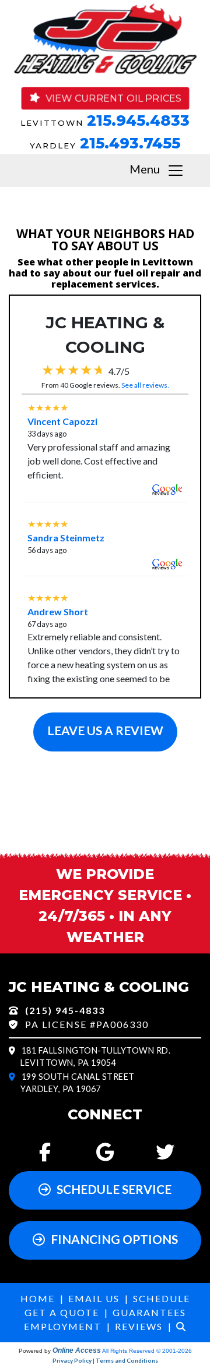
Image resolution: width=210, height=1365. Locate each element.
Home (37, 1298)
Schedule (161, 1298)
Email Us (94, 1298)
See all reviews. (145, 385)
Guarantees (149, 1312)
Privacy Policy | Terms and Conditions (105, 1360)
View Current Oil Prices (113, 98)
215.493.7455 (130, 143)
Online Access (76, 1350)
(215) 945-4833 (65, 1010)
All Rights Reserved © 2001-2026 (147, 1351)
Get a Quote (61, 1312)
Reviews (139, 1326)
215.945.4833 (138, 120)
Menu (148, 169)
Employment (63, 1326)
